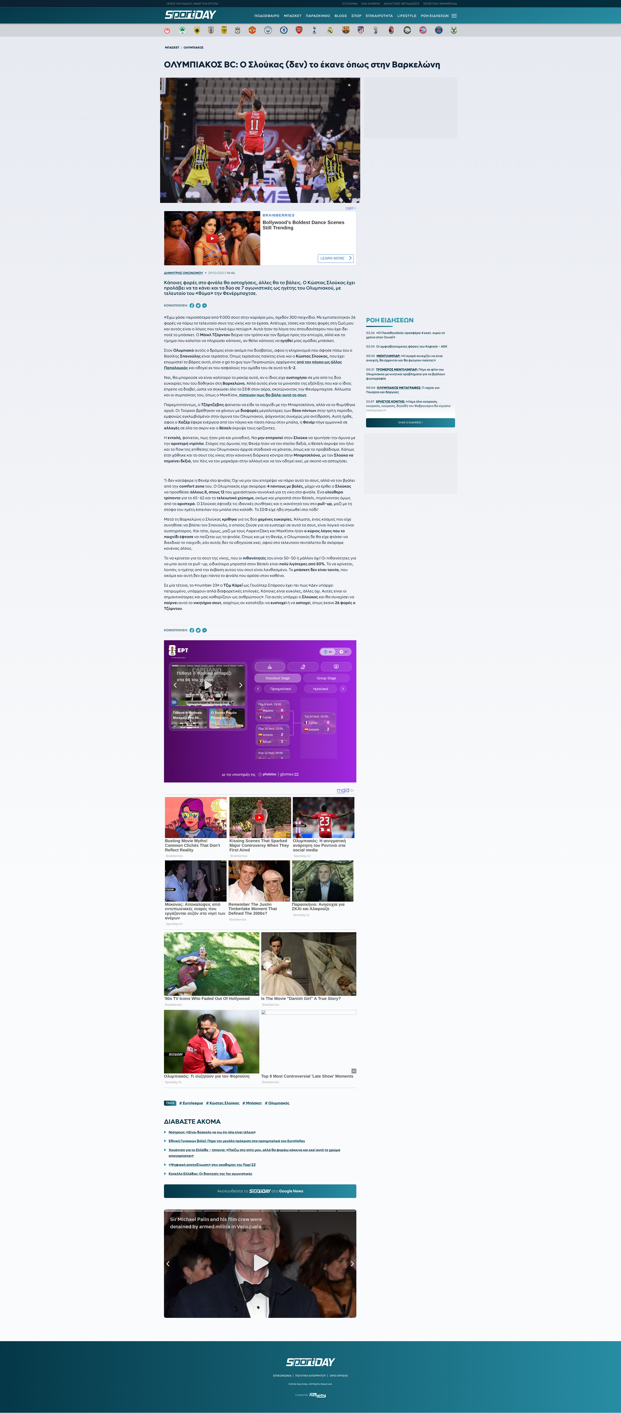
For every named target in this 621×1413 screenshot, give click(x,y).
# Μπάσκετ (252, 1103)
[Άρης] (224, 30)
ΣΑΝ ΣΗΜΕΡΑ (370, 3)
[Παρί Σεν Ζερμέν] (439, 30)
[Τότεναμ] (314, 30)
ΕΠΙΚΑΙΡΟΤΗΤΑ (379, 16)
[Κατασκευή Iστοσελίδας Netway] (318, 1395)
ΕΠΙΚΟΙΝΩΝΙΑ (282, 1375)
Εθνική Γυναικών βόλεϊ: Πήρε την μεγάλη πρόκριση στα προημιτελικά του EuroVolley (237, 1141)
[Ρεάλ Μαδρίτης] (330, 30)
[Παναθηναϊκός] (182, 30)
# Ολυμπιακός (277, 1103)
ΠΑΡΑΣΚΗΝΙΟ (318, 16)
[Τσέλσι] (284, 30)
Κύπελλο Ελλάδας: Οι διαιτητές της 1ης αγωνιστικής (210, 1174)
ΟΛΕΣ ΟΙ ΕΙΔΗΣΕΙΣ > (410, 422)
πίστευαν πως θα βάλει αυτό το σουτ (272, 395)
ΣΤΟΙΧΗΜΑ (350, 3)
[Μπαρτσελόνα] (346, 30)
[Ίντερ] (407, 30)
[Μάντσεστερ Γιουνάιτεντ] (252, 30)
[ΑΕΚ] (197, 30)
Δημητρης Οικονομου (183, 273)
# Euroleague (191, 1103)
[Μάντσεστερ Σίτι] (268, 30)
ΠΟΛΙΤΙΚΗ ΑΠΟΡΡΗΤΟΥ (310, 1375)
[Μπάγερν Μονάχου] (423, 30)
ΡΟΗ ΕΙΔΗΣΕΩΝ (435, 16)
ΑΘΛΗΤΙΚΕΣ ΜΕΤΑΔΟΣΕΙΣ (402, 3)
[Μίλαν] (391, 30)
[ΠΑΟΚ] (211, 30)
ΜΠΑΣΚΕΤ (293, 16)
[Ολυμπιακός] (167, 30)
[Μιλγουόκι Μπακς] (454, 30)
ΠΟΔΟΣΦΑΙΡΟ (266, 16)
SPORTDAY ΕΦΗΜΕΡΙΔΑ (440, 3)
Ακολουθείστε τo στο (260, 1191)
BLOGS (341, 16)
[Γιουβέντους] (375, 30)
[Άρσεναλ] (299, 30)
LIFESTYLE (407, 16)
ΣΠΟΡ (356, 16)
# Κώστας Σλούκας (222, 1103)
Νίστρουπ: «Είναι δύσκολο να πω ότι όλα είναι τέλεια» (212, 1132)
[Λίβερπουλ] (238, 30)
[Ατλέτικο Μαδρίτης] (361, 30)
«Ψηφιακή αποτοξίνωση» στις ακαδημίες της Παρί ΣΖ (212, 1165)
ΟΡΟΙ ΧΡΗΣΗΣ (339, 1375)
